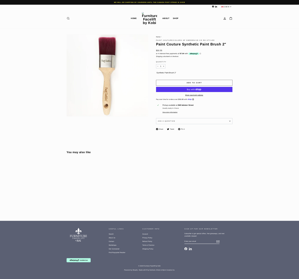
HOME (134, 18)
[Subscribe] (217, 241)
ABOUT (165, 18)
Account (145, 234)
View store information (170, 112)
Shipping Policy (147, 249)
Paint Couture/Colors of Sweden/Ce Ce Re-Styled (185, 40)
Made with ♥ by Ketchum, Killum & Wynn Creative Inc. (157, 270)
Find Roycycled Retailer (117, 252)
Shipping (159, 56)
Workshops (112, 245)
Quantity (161, 62)
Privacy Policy (147, 238)
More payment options (194, 95)
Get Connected (114, 249)
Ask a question (166, 121)
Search (111, 234)
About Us (112, 238)
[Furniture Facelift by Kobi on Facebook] (185, 248)
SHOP (175, 18)
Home (158, 37)
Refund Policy (147, 241)
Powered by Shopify (131, 270)
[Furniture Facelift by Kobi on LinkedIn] (190, 248)
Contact (111, 241)
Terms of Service (148, 245)
